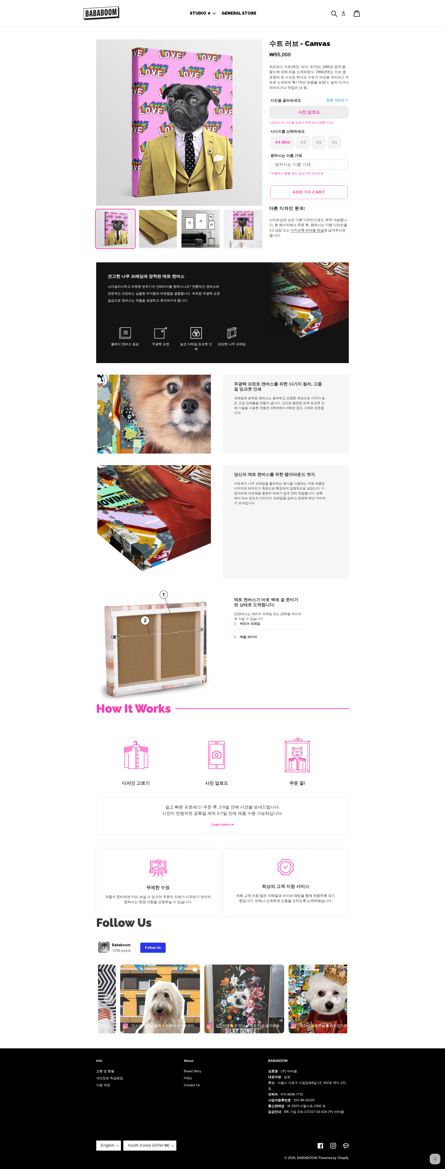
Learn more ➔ (222, 824)
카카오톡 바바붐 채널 (307, 230)
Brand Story (192, 1071)
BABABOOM (307, 1158)
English (107, 1145)
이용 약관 (103, 1085)
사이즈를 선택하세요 (287, 131)
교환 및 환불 (105, 1071)
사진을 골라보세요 (285, 100)
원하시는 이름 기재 (286, 156)
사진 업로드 (309, 112)
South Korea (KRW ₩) (149, 1145)
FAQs (188, 1078)
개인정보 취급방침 (109, 1078)
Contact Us (192, 1085)
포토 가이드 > (337, 100)
